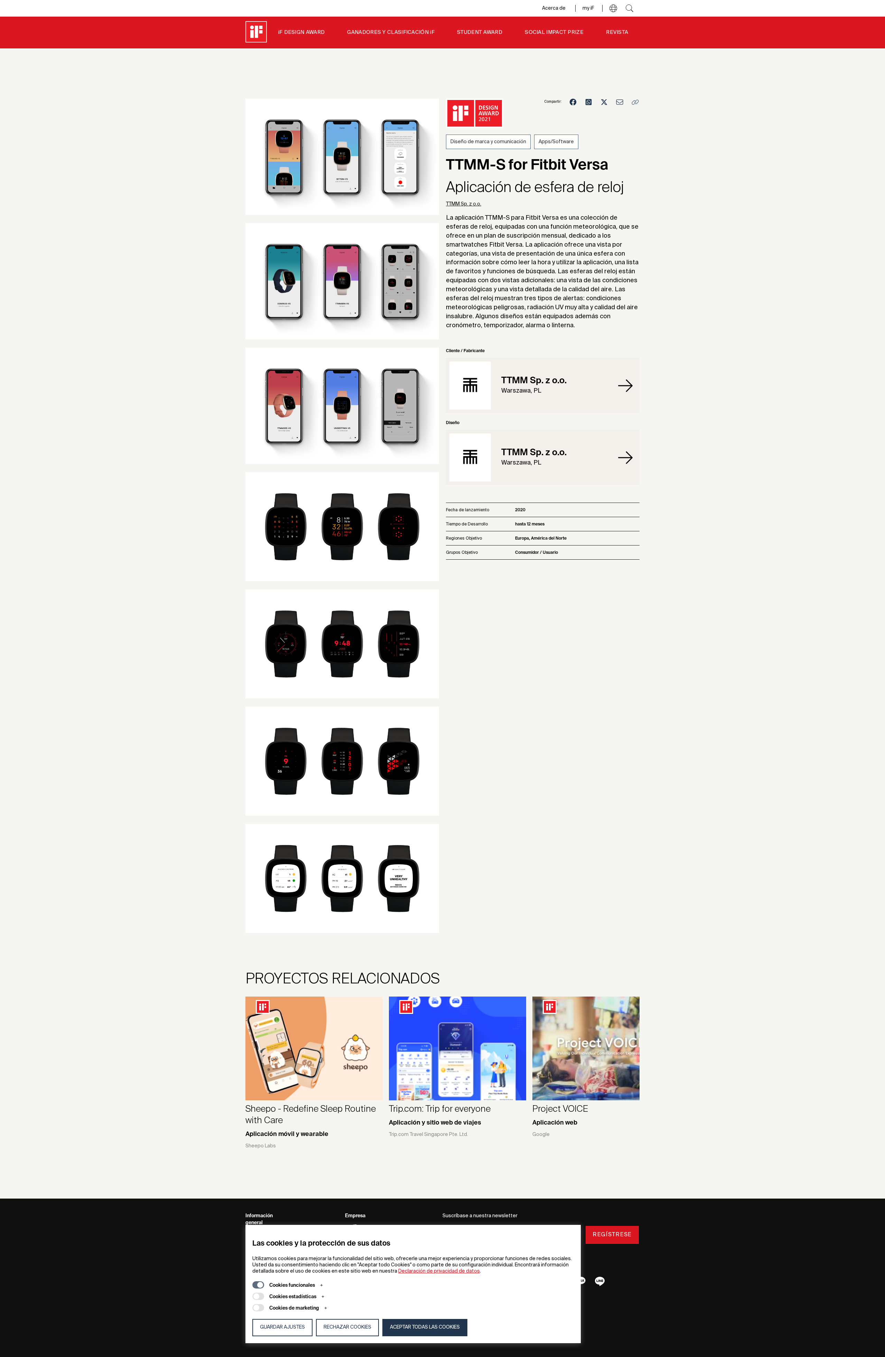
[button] (613, 8)
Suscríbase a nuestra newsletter (480, 1215)
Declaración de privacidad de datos (439, 1271)
